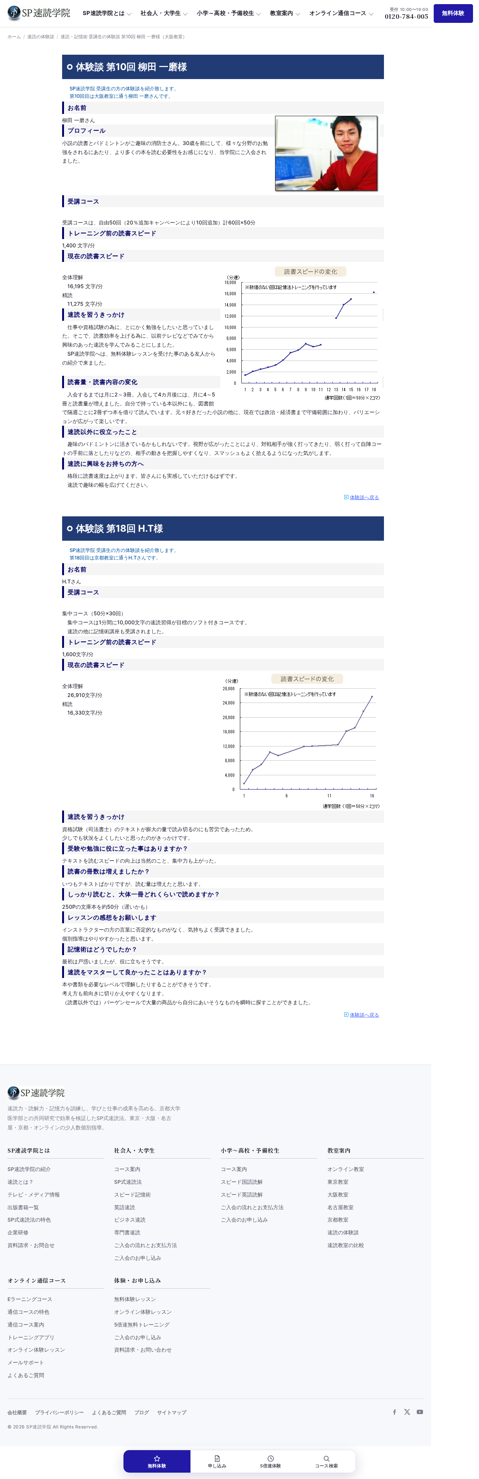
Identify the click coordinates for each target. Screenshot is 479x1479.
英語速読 (124, 1207)
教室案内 (281, 13)
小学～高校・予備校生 (225, 13)
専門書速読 (127, 1232)
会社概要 (17, 1412)
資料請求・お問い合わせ (143, 1350)
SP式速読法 (128, 1182)
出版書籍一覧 (23, 1207)
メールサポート (25, 1362)
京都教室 (337, 1220)
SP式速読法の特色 (29, 1220)
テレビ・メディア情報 (33, 1195)
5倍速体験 (270, 1466)
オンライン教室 (345, 1169)
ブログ (141, 1412)
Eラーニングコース (29, 1299)
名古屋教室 (340, 1207)
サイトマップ (171, 1412)
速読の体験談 (40, 36)
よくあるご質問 (25, 1375)
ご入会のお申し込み (137, 1258)
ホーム (14, 36)
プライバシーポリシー (59, 1412)
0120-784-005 (406, 13)
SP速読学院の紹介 (29, 1169)
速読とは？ (20, 1182)
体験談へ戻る (364, 497)
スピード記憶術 (132, 1195)
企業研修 (17, 1232)
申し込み (217, 1466)
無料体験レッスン (135, 1299)
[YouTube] (420, 1412)
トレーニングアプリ (31, 1337)
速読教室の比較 (345, 1245)
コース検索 (326, 1466)
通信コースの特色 (28, 1312)
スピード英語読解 (242, 1195)
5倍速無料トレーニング (142, 1325)
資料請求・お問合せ (31, 1245)
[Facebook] (394, 1412)
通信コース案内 (25, 1325)
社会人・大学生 (161, 13)
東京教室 (337, 1182)
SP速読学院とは (104, 13)
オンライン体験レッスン (36, 1350)
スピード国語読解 (242, 1182)
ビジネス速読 (130, 1220)
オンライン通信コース (338, 13)
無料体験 (453, 13)
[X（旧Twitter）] (407, 1412)
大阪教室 (337, 1195)
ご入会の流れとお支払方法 (145, 1245)
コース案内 (127, 1169)
